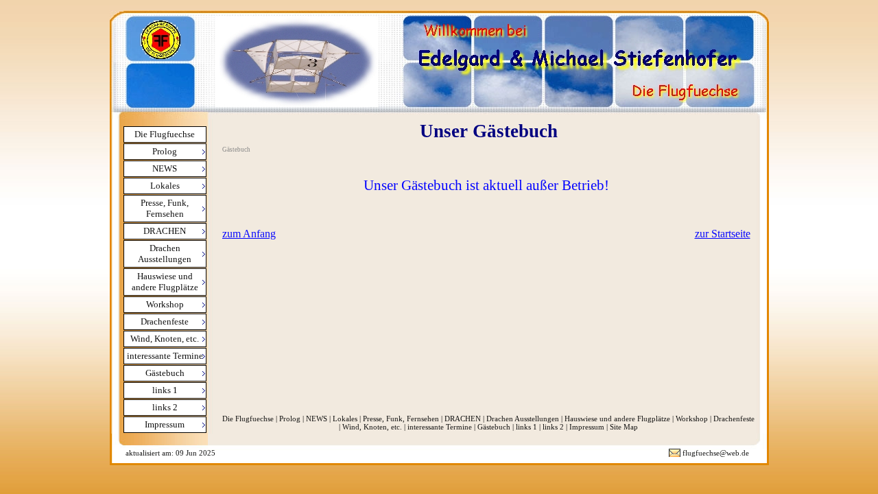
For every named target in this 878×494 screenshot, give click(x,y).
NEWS (316, 418)
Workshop (692, 418)
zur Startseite (722, 233)
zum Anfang (249, 233)
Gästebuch (493, 427)
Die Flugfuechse (164, 134)
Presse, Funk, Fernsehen (401, 418)
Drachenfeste (734, 418)
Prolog (289, 418)
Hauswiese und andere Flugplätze (617, 418)
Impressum (586, 427)
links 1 (526, 427)
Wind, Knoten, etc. (372, 427)
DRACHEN (462, 418)
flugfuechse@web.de (716, 453)
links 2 (553, 427)
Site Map (624, 427)
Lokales (345, 418)
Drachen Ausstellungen (522, 418)
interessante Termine (439, 427)
